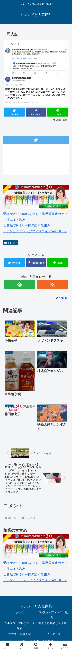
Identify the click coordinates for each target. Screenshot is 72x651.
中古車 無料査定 (19, 634)
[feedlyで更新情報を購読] (19, 284)
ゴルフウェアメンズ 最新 (52, 614)
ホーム (19, 612)
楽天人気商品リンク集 (52, 623)
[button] (64, 455)
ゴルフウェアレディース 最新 (20, 625)
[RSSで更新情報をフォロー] (52, 284)
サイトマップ (52, 634)
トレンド (12, 242)
